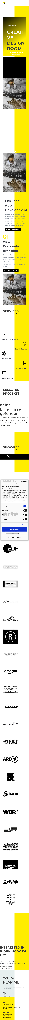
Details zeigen (21, 524)
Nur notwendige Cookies (14, 537)
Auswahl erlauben (14, 533)
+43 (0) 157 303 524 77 (6, 968)
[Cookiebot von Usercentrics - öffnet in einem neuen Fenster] (21, 482)
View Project (12, 230)
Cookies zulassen (14, 529)
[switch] (25, 510)
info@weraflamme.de (6, 966)
